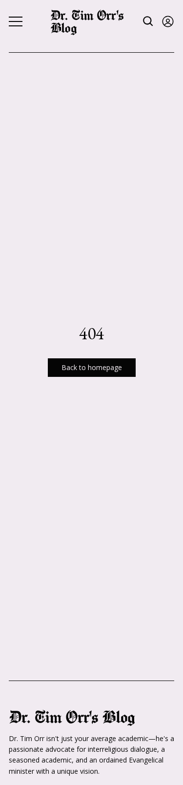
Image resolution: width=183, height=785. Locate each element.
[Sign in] (168, 21)
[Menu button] (15, 21)
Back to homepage (91, 367)
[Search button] (148, 21)
